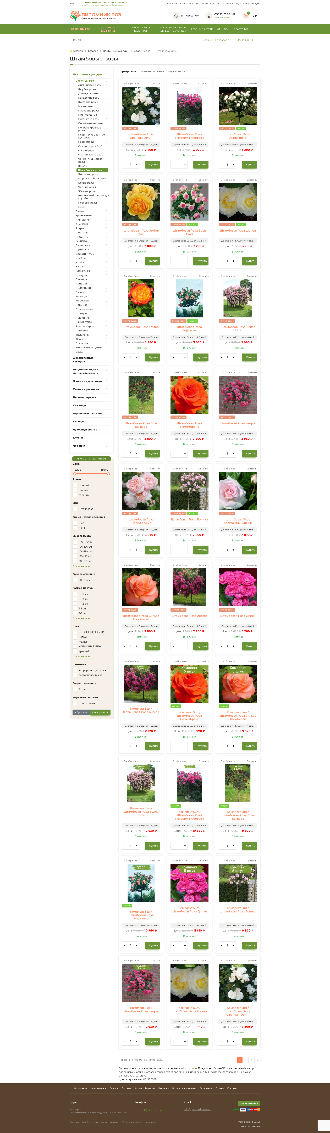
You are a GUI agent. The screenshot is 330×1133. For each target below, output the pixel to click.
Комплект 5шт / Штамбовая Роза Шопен (189, 1009)
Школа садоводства (249, 1126)
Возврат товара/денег (184, 1088)
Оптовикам (228, 3)
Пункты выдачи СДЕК (247, 3)
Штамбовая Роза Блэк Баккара (141, 425)
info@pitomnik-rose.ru (197, 1109)
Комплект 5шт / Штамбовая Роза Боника (237, 909)
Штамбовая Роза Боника (189, 519)
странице (191, 1068)
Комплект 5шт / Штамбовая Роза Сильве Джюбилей (238, 716)
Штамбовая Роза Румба (141, 327)
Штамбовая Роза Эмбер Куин (141, 232)
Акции (204, 3)
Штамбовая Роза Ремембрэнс (189, 425)
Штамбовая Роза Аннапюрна (237, 136)
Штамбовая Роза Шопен (238, 230)
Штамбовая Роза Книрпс (238, 423)
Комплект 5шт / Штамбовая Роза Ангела (141, 710)
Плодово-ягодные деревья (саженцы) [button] (173, 29)
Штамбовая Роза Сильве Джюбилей (141, 617)
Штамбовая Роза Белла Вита (238, 328)
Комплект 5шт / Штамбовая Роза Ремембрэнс (189, 716)
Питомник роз (244, 1121)
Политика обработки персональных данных (94, 1122)
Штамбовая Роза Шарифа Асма (141, 521)
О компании (170, 3)
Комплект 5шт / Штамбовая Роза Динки (189, 909)
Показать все (81, 566)
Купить (153, 164)
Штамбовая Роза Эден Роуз (189, 232)
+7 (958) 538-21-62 (149, 1110)
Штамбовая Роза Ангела (189, 616)
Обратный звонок (222, 17)
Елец (73, 3)
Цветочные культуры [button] (108, 29)
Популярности (175, 71)
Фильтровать (100, 712)
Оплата (183, 3)
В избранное (131, 83)
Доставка (194, 3)
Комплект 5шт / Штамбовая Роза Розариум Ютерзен (189, 815)
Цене (160, 71)
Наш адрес (75, 1109)
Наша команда (98, 1088)
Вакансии (163, 1088)
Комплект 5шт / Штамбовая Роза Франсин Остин (237, 1011)
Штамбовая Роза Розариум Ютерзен (189, 136)
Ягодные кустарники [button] (205, 29)
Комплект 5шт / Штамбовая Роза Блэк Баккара (238, 815)
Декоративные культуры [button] (141, 29)
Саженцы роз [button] (80, 29)
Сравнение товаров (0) (216, 40)
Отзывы (220, 1088)
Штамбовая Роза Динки (238, 616)
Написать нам (249, 1103)
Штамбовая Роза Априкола (189, 328)
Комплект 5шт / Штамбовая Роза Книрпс (141, 1009)
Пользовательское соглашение (139, 1122)
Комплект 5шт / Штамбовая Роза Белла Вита (141, 812)
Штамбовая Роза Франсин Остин (141, 136)
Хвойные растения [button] (236, 29)
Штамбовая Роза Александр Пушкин (238, 521)
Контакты (232, 1088)
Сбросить (81, 712)
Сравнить (155, 83)
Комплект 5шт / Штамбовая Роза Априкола (141, 915)
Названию (148, 71)
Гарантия (215, 3)
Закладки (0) (244, 40)
